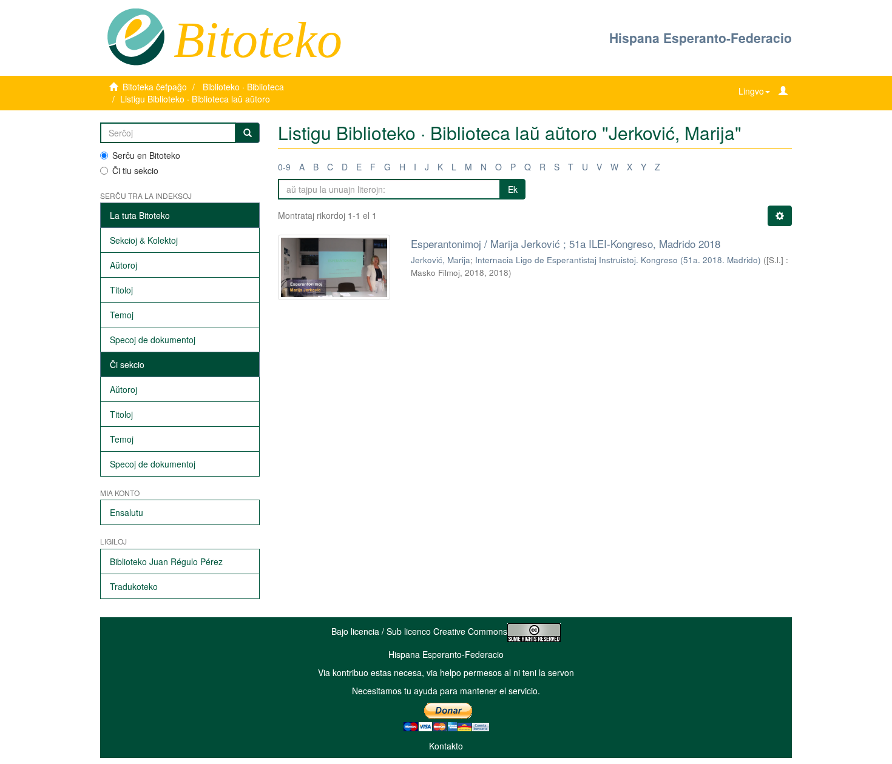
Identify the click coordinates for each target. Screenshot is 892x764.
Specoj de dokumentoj (152, 339)
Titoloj (121, 290)
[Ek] (247, 132)
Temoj (121, 315)
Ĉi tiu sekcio (135, 170)
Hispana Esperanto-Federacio (700, 37)
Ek (513, 189)
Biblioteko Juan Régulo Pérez (166, 561)
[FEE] (135, 36)
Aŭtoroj (123, 265)
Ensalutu (126, 512)
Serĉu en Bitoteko (146, 155)
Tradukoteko (134, 586)
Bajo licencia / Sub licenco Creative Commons (419, 631)
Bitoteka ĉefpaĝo (155, 87)
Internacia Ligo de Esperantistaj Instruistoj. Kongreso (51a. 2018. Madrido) (618, 260)
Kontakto (446, 746)
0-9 (284, 167)
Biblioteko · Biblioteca (243, 87)
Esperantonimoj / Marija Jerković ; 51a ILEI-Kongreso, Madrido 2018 (565, 243)
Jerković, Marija (440, 260)
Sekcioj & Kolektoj (144, 240)
